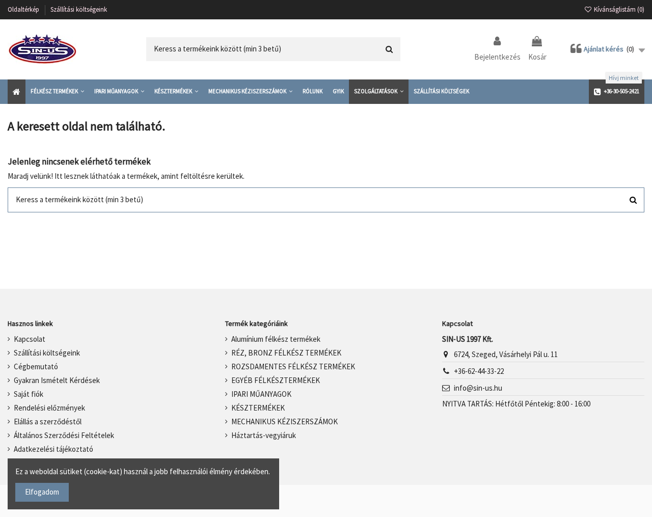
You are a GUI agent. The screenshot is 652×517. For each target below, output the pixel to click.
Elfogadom (42, 492)
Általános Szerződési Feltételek (64, 435)
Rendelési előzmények (49, 408)
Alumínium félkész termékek (275, 339)
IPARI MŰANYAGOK (261, 394)
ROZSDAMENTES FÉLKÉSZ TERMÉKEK (293, 366)
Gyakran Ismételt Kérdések (57, 380)
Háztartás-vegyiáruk (263, 435)
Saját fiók (28, 394)
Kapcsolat (29, 339)
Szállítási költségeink (78, 9)
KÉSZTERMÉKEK (258, 408)
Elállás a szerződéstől (48, 421)
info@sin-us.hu (478, 388)
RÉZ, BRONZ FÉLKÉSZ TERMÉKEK (286, 353)
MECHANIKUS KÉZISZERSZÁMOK (284, 421)
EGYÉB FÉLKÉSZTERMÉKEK (275, 380)
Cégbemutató (36, 366)
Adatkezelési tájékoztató (53, 449)
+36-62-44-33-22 (479, 371)
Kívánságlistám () (618, 9)
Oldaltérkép (24, 9)
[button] (57, 91)
